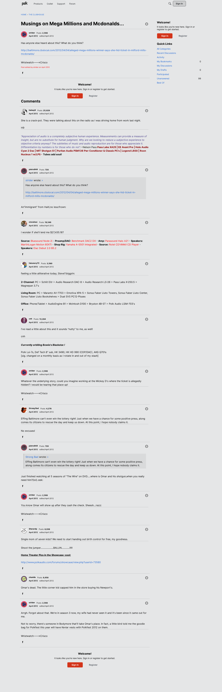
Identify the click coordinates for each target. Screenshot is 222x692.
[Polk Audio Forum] (25, 3)
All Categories (164, 48)
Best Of (160, 82)
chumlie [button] (32, 577)
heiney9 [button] (32, 110)
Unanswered (179, 78)
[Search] (170, 3)
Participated (163, 74)
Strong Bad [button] (34, 408)
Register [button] (93, 96)
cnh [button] (30, 319)
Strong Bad (32, 456)
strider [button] (32, 33)
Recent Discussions (166, 53)
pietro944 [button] (33, 169)
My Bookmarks (179, 61)
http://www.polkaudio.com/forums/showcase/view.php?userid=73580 (61, 562)
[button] (146, 24)
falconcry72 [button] (34, 263)
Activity (160, 57)
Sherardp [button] (33, 529)
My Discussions (164, 65)
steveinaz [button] (33, 222)
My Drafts (179, 70)
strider (29, 180)
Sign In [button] (75, 96)
